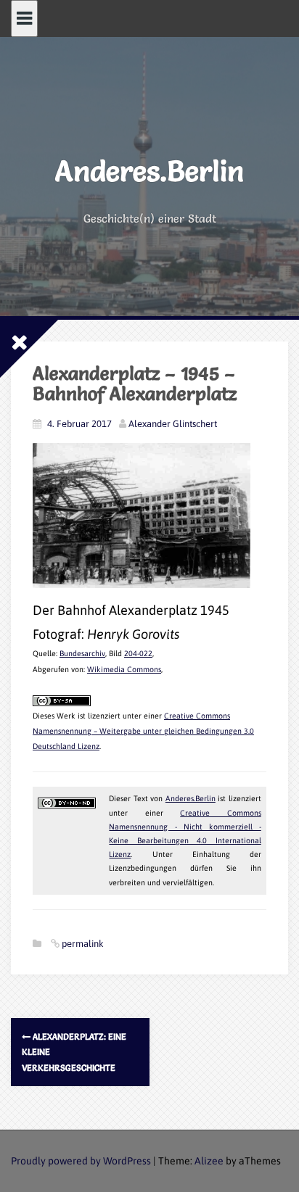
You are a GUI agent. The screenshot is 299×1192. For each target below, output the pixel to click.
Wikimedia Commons (124, 669)
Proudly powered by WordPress (81, 1161)
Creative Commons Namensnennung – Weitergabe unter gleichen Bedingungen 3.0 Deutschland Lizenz (143, 731)
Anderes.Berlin (149, 171)
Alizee (209, 1161)
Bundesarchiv (82, 653)
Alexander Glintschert (172, 423)
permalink (82, 943)
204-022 (138, 653)
